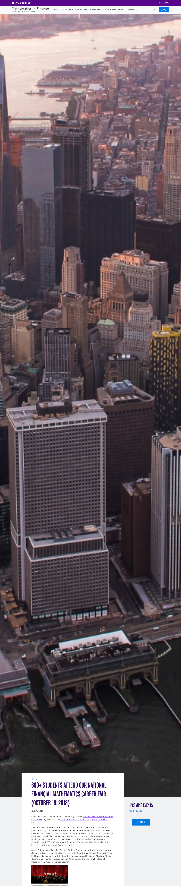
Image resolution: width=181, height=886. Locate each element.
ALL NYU (165, 2)
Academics (67, 9)
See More (141, 822)
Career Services (97, 9)
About (57, 9)
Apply (164, 9)
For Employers (115, 9)
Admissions (81, 9)
